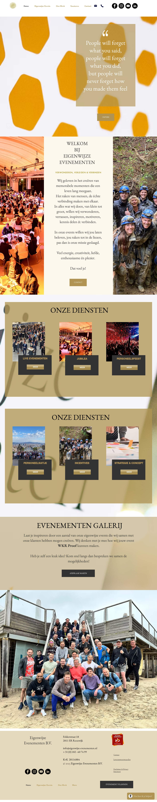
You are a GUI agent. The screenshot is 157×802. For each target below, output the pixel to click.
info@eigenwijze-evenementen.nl (80, 748)
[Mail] (95, 5)
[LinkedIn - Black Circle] (135, 6)
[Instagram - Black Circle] (121, 6)
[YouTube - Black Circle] (128, 6)
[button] (43, 6)
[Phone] (102, 6)
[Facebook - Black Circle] (114, 6)
